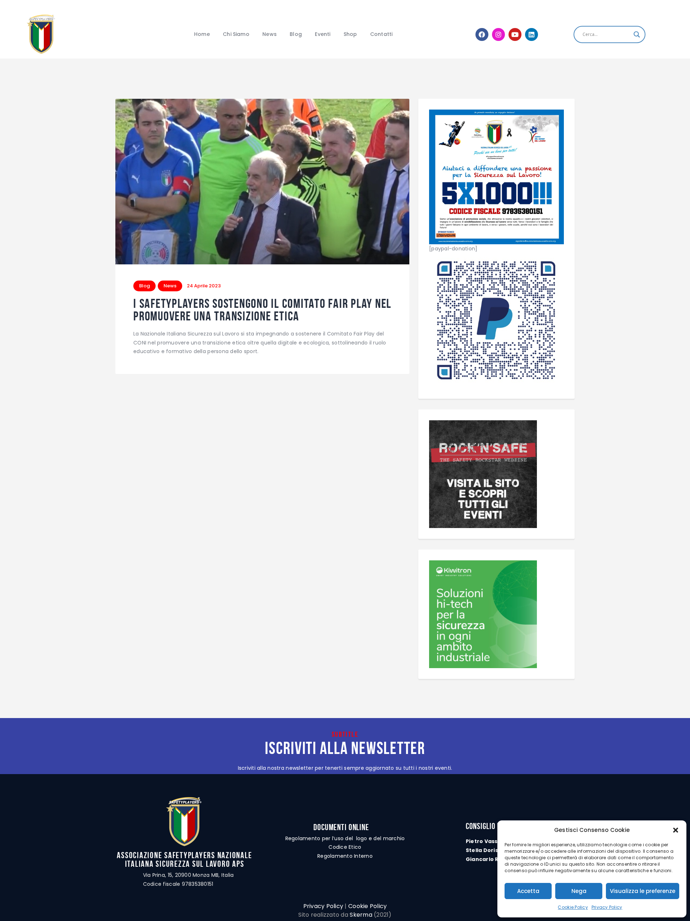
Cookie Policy (573, 907)
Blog (144, 285)
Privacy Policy (607, 907)
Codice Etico (344, 847)
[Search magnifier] (637, 34)
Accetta (528, 891)
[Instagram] (498, 34)
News (170, 285)
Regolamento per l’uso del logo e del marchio (345, 838)
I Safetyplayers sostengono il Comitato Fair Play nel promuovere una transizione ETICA (262, 309)
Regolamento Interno (345, 856)
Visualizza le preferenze (642, 891)
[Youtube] (515, 34)
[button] (675, 830)
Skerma (361, 915)
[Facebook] (481, 34)
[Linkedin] (531, 34)
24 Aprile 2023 (204, 285)
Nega (578, 891)
